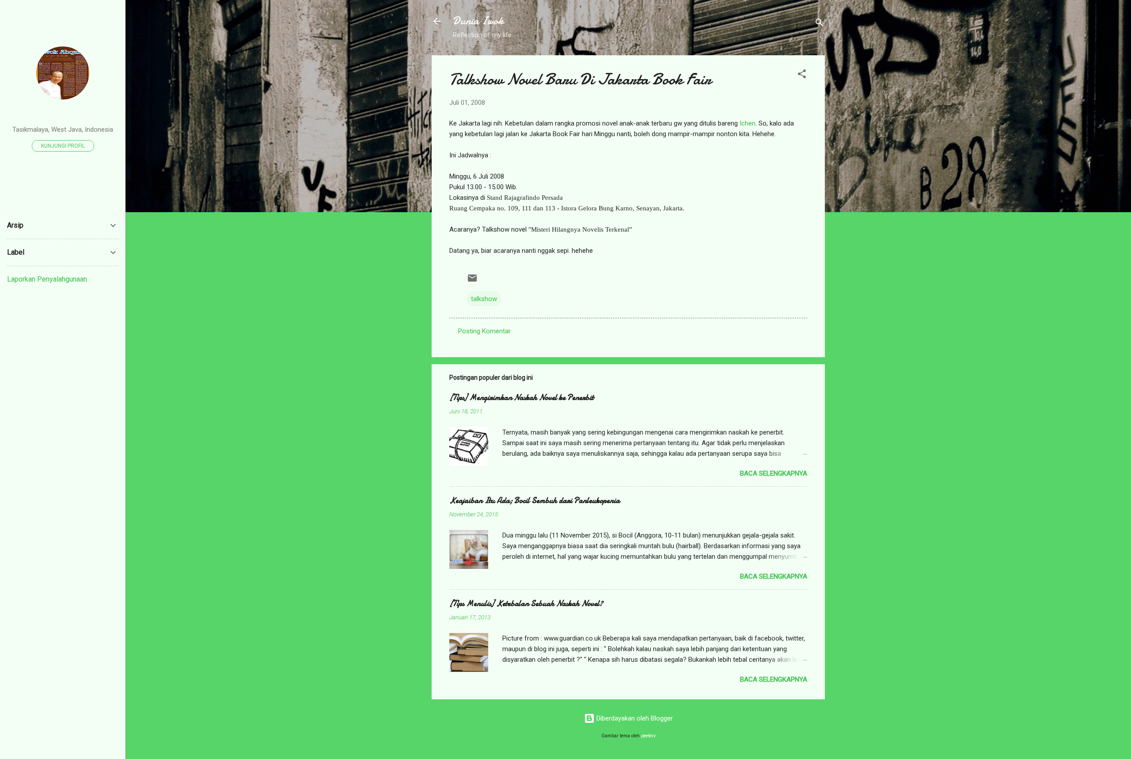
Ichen (747, 123)
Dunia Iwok (478, 21)
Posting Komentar (484, 331)
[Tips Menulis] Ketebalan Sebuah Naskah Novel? (526, 603)
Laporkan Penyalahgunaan (47, 279)
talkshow (484, 299)
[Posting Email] (472, 281)
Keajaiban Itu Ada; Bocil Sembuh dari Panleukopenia (534, 500)
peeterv (648, 736)
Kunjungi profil (63, 146)
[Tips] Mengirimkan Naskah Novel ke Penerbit (521, 397)
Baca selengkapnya (773, 473)
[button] (802, 75)
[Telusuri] (819, 24)
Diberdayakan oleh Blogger (634, 718)
